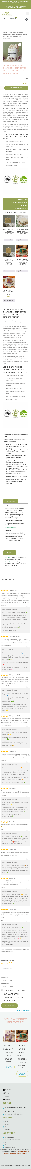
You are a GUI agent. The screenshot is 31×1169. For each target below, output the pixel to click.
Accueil (5, 32)
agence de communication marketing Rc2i (18, 1165)
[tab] (10, 501)
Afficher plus (25, 602)
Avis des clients (23, 199)
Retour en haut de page (23, 1010)
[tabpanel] (15, 523)
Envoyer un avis (9, 1005)
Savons (10, 32)
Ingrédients (24, 205)
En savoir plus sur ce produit (19, 202)
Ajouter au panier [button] (22, 240)
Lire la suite (9, 240)
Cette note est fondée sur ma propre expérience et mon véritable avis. (15, 996)
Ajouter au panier (16, 88)
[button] (27, 13)
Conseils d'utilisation (21, 208)
